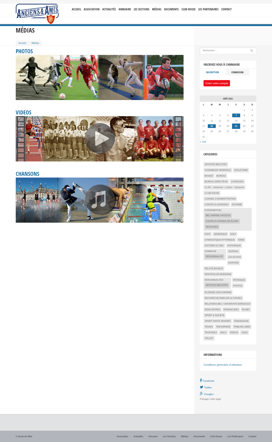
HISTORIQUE (234, 245)
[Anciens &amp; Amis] (37, 14)
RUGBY (246, 309)
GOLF (233, 234)
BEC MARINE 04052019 (218, 215)
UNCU (223, 332)
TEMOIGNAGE (241, 321)
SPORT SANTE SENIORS (218, 321)
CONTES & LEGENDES (217, 204)
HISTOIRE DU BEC (214, 245)
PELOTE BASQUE (214, 268)
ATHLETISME (241, 170)
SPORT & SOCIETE (214, 315)
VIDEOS (234, 332)
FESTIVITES (212, 227)
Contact (226, 9)
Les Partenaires (208, 9)
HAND (241, 240)
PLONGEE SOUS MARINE (218, 292)
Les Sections (169, 436)
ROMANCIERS (231, 309)
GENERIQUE (220, 234)
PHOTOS (237, 285)
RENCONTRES (212, 309)
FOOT (208, 234)
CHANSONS (237, 181)
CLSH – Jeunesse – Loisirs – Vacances (224, 187)
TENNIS (209, 326)
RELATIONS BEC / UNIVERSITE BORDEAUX (227, 304)
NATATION (233, 263)
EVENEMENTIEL (213, 210)
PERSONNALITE (214, 256)
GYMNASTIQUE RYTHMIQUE (220, 240)
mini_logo (245, 6)
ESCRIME (237, 204)
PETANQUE (239, 280)
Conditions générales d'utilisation (223, 364)
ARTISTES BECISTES (216, 164)
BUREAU (221, 176)
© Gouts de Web (24, 436)
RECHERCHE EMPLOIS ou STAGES (223, 298)
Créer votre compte (216, 83)
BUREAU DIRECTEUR (216, 181)
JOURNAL (233, 251)
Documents (171, 9)
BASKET (209, 176)
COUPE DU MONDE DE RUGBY (222, 221)
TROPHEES (211, 332)
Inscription (212, 72)
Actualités (109, 9)
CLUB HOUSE (212, 193)
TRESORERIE (223, 326)
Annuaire (125, 9)
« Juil (203, 141)
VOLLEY (209, 338)
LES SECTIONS (141, 9)
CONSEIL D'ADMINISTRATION (220, 199)
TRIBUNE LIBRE (242, 326)
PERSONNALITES (214, 280)
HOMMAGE (210, 251)
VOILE (244, 332)
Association (92, 9)
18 (211, 126)
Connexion (237, 72)
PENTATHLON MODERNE (218, 274)
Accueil (76, 9)
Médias (156, 9)
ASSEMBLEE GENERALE (218, 170)
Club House (189, 9)
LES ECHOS (234, 257)
